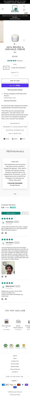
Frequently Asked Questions (15, 127)
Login (26, 13)
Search (15, 355)
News (15, 358)
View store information (10, 100)
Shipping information (15, 130)
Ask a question (15, 133)
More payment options (15, 89)
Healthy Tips (15, 361)
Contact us (15, 372)
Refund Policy (15, 366)
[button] (11, 60)
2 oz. (6, 68)
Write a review (10, 213)
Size (15, 64)
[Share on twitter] (6, 233)
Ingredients (15, 123)
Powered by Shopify (15, 394)
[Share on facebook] (2, 233)
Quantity (15, 72)
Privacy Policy (15, 364)
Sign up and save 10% (14, 376)
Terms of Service (15, 369)
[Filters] (23, 213)
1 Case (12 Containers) (18, 68)
